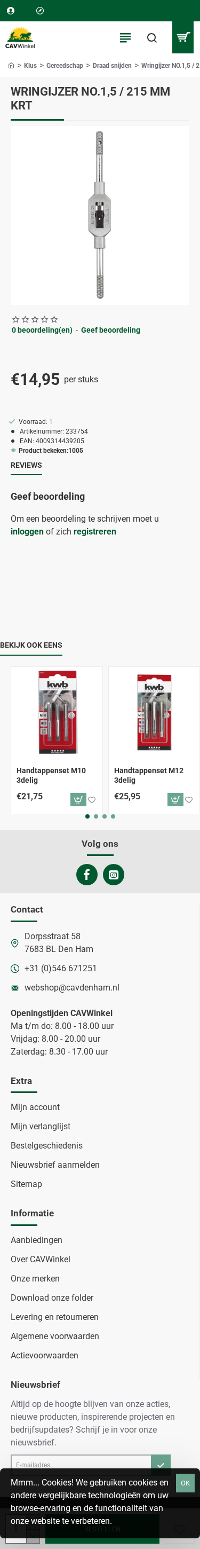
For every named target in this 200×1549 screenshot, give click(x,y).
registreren (95, 531)
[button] (78, 799)
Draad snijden (112, 65)
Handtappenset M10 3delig (51, 775)
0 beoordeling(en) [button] (42, 330)
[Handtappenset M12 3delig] (154, 712)
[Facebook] (87, 874)
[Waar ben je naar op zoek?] (152, 37)
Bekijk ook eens (31, 645)
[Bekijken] (182, 37)
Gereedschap (64, 65)
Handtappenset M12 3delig (148, 775)
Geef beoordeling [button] (110, 330)
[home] (11, 65)
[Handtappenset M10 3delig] (56, 712)
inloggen (27, 531)
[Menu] (125, 37)
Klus (30, 65)
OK (185, 1483)
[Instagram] (113, 874)
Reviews (26, 465)
